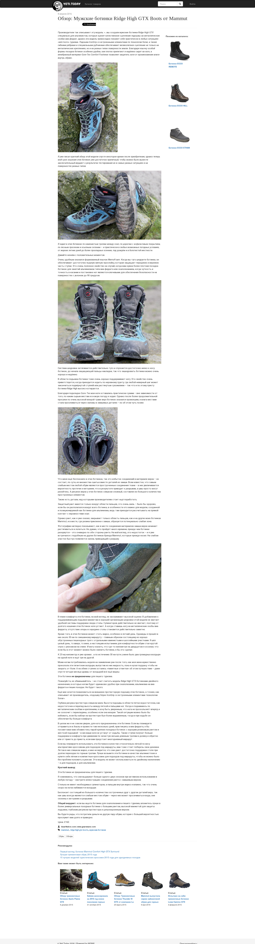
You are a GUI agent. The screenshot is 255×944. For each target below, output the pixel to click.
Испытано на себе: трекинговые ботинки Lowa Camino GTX (178, 898)
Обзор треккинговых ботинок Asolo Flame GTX (70, 898)
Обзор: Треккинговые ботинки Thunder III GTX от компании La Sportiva (124, 900)
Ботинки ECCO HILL (178, 105)
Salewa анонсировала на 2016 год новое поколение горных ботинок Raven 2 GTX (97, 900)
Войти (192, 3)
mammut (65, 830)
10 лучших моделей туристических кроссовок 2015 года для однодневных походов (100, 857)
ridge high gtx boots (79, 830)
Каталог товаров (93, 3)
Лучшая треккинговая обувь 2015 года (78, 854)
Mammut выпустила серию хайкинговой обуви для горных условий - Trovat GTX (151, 900)
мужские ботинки (97, 830)
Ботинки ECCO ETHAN (179, 147)
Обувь (61, 836)
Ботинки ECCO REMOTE (176, 65)
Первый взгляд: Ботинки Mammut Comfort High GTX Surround (89, 851)
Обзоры (69, 836)
